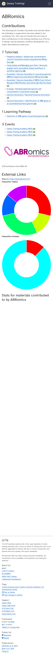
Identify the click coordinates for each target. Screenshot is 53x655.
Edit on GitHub (9, 592)
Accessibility (6, 574)
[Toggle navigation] (49, 3)
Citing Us (5, 651)
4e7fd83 (11, 622)
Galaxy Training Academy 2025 (20, 129)
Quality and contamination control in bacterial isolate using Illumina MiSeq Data (27, 59)
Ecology (10, 89)
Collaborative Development (11, 579)
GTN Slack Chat (8, 608)
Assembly (11, 74)
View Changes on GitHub (13, 595)
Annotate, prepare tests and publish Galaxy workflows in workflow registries (27, 68)
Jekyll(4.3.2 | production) (10, 627)
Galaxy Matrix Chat (9, 614)
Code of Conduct (8, 571)
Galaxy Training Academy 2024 (20, 135)
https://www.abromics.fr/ (20, 179)
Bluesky (6, 638)
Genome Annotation (15, 95)
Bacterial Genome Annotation (37, 95)
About (4, 568)
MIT (3, 624)
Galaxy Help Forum (8, 606)
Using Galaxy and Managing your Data (22, 65)
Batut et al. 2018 (8, 649)
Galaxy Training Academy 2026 (20, 132)
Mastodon (7, 635)
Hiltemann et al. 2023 (10, 646)
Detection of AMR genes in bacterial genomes (26, 116)
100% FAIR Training (9, 576)
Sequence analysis (15, 57)
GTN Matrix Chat (8, 611)
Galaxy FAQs (6, 603)
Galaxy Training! (15, 3)
